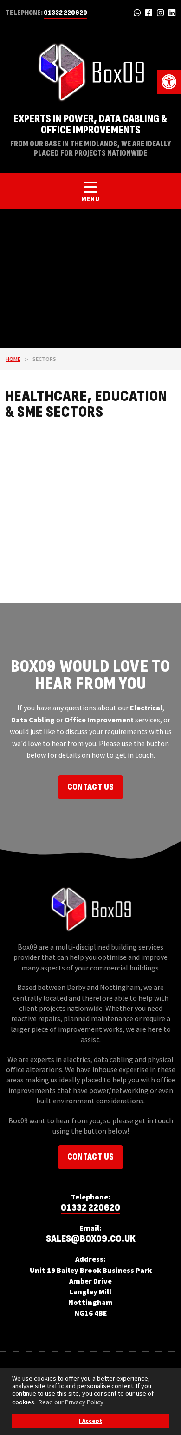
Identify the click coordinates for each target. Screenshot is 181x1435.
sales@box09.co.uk (91, 1238)
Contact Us (90, 787)
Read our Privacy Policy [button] (71, 1402)
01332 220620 (65, 12)
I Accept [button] (90, 1421)
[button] (169, 82)
